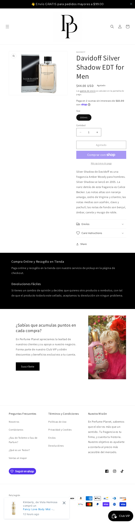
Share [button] (83, 244)
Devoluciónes (56, 445)
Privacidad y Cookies (60, 429)
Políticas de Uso (57, 421)
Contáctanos (16, 429)
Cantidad (80, 125)
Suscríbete (27, 366)
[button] (7, 26)
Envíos (52, 437)
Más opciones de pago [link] (101, 163)
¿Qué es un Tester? (19, 450)
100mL (85, 118)
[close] (131, 4)
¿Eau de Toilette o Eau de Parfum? (23, 440)
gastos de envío (88, 90)
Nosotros (14, 421)
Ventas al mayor (18, 458)
